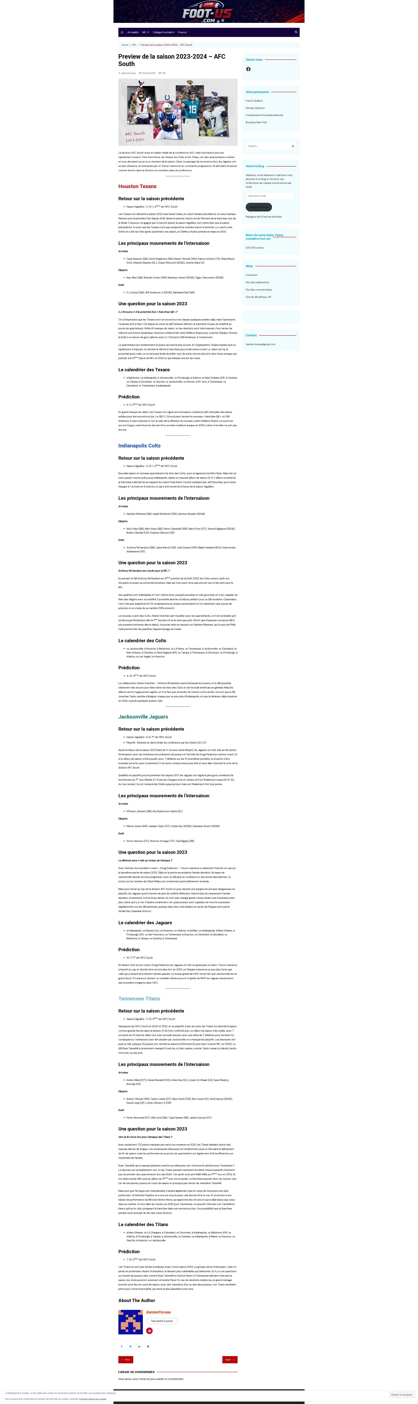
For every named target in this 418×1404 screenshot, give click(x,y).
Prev (127, 1359)
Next (228, 1359)
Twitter (130, 1346)
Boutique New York (256, 122)
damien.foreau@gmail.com (260, 344)
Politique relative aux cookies (92, 1399)
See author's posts (162, 1321)
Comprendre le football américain (264, 115)
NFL (144, 32)
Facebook (121, 1346)
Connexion (251, 275)
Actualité (133, 32)
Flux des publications (257, 282)
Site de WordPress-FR (258, 297)
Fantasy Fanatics (255, 108)
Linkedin (139, 1346)
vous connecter (141, 1379)
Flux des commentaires (259, 289)
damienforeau (128, 73)
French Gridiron (254, 100)
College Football (162, 32)
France (182, 32)
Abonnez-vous (259, 207)
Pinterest (148, 1346)
